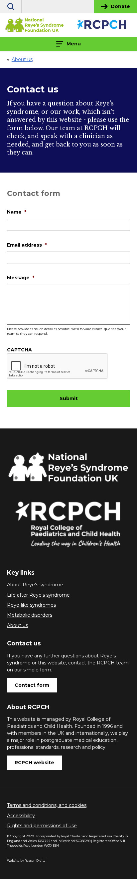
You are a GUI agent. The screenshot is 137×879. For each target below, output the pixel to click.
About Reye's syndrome (35, 585)
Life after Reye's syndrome (38, 595)
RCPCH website (34, 763)
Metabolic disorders (29, 615)
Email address (27, 245)
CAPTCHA (19, 350)
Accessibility (21, 816)
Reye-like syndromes (31, 605)
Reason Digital (36, 860)
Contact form (32, 685)
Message (20, 278)
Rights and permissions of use (42, 826)
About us (17, 625)
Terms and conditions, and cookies (46, 805)
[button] (11, 6)
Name (16, 212)
